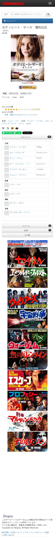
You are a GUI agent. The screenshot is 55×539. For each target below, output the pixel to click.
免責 (47, 532)
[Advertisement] (27, 484)
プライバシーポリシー (33, 532)
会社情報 (5, 532)
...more (28, 123)
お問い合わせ (8, 535)
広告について (16, 532)
